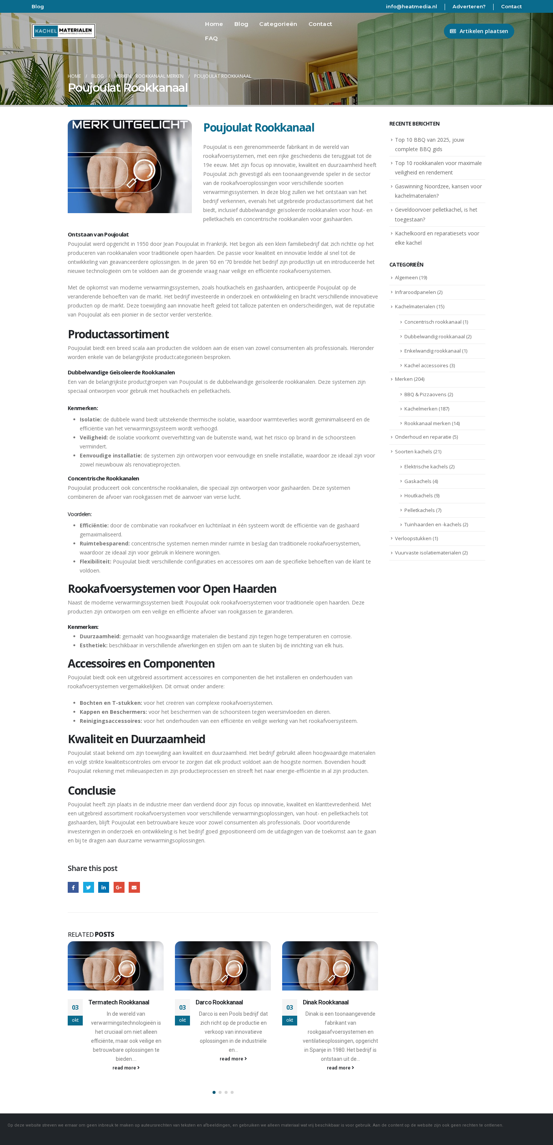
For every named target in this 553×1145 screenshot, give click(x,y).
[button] (214, 1092)
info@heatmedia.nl (411, 6)
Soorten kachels (413, 451)
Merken (404, 379)
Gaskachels (417, 481)
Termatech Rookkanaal (118, 1002)
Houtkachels (418, 495)
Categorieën (278, 23)
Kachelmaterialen (415, 306)
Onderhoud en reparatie (423, 436)
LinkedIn (103, 887)
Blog (38, 6)
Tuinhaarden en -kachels (433, 524)
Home (214, 23)
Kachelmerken (421, 408)
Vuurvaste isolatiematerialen (428, 552)
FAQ (211, 38)
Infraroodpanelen (415, 292)
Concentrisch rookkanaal (433, 321)
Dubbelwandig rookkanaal (434, 336)
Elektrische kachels (426, 466)
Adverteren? (469, 6)
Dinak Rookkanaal (326, 1002)
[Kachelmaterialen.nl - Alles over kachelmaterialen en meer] (64, 31)
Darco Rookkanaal (219, 1002)
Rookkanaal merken (427, 423)
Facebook (73, 887)
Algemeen (406, 277)
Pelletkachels (419, 510)
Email (134, 887)
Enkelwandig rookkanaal (432, 350)
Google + (119, 887)
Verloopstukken (413, 538)
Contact (511, 6)
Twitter (88, 887)
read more (124, 1068)
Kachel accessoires (426, 365)
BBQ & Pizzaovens (425, 394)
